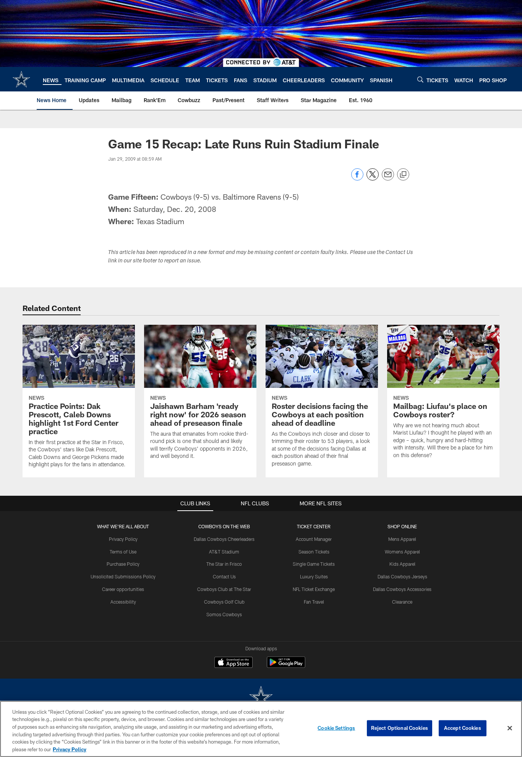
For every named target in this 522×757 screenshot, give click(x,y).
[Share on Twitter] (372, 178)
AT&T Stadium (224, 551)
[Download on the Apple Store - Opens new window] (233, 663)
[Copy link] (403, 174)
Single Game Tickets (314, 564)
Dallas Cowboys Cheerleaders (224, 539)
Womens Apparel (402, 551)
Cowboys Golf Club (224, 601)
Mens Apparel (402, 539)
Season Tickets (313, 551)
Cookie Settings (336, 728)
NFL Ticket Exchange (314, 589)
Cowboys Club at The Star (224, 589)
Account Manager (314, 539)
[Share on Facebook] (357, 178)
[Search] (420, 79)
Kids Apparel (402, 564)
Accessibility (123, 601)
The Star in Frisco (224, 564)
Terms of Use (123, 551)
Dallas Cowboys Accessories (402, 589)
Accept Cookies (462, 728)
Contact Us (224, 576)
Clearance (402, 601)
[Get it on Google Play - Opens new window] (286, 666)
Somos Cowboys (224, 614)
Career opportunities (123, 589)
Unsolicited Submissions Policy (123, 576)
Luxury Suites (314, 576)
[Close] (509, 728)
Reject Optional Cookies (399, 728)
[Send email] (388, 178)
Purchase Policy (123, 564)
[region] (261, 729)
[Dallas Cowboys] (261, 698)
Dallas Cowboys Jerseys (402, 576)
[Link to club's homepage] (21, 79)
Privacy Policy (123, 539)
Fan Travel (314, 601)
